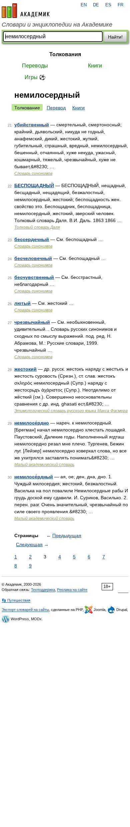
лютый (22, 303)
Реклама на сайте (72, 590)
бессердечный (31, 239)
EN (84, 5)
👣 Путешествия (16, 600)
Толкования (65, 54)
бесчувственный (34, 277)
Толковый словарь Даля (37, 227)
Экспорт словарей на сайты (25, 610)
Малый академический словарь (44, 464)
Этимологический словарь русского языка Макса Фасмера (71, 411)
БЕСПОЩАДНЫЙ (34, 185)
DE (96, 5)
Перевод (56, 107)
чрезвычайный (32, 322)
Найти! (115, 37)
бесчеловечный (33, 258)
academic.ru (26, 10)
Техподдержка (43, 590)
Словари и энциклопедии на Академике (57, 24)
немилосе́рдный (33, 476)
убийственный (31, 124)
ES (108, 5)
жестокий (25, 369)
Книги (95, 65)
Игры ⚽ (35, 77)
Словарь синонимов (33, 173)
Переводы (35, 65)
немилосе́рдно (31, 422)
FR (120, 5)
